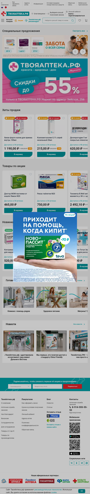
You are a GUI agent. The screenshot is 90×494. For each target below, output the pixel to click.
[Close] (74, 214)
